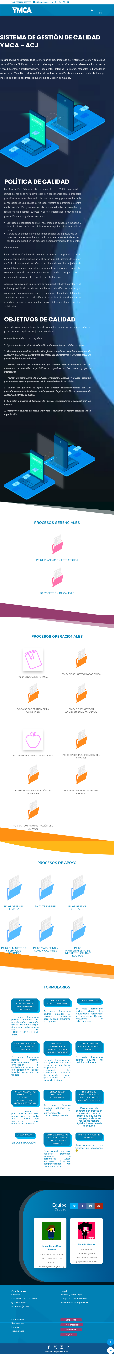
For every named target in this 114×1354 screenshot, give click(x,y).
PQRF (69, 1334)
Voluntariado (73, 1324)
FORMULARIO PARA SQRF (89, 1001)
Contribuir (71, 1329)
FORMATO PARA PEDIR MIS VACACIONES (89, 1136)
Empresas (71, 1319)
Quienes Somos (18, 1302)
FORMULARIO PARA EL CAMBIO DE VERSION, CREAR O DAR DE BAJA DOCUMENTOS (25, 1005)
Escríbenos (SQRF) (20, 1306)
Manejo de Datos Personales (73, 1298)
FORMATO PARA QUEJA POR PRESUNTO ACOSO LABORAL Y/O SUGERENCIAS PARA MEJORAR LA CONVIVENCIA (25, 1097)
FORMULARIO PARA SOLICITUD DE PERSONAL (57, 1002)
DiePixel (64, 1351)
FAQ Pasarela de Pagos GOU (74, 1302)
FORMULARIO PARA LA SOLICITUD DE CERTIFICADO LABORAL (89, 1047)
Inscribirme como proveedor (24, 1298)
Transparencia (17, 1331)
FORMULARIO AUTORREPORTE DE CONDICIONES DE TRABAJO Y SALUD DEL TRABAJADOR (57, 1048)
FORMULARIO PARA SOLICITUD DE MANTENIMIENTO (57, 1095)
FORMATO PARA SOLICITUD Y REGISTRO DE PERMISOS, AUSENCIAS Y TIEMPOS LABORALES (57, 1139)
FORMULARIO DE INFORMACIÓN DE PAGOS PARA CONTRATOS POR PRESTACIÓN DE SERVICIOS (89, 1096)
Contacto (15, 1294)
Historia (15, 1327)
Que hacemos (17, 1323)
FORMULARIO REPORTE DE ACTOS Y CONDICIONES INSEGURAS (25, 1047)
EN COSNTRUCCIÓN (25, 1135)
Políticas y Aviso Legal (71, 1294)
